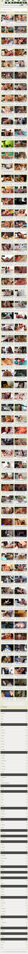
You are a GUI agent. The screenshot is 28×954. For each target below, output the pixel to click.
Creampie (3, 766)
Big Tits (2, 735)
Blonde (2, 741)
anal (9, 81)
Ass (2, 721)
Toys (2, 925)
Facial (2, 794)
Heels (2, 827)
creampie (11, 459)
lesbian (18, 24)
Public (2, 883)
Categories (15, 5)
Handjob (3, 824)
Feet (2, 797)
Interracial (3, 833)
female (25, 264)
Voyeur (2, 936)
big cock (9, 138)
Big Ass (3, 730)
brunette (9, 24)
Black (2, 738)
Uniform (3, 930)
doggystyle (6, 207)
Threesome (3, 922)
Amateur (3, 713)
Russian (3, 894)
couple (18, 379)
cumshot (20, 253)
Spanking (3, 908)
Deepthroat (3, 777)
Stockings (3, 911)
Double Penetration (5, 783)
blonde (25, 35)
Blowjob (3, 744)
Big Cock (3, 732)
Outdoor (3, 875)
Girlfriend (3, 813)
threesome (5, 367)
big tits (7, 58)
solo (21, 264)
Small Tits (3, 902)
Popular (22, 12)
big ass (24, 138)
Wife (2, 947)
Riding (2, 891)
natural (4, 402)
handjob (11, 58)
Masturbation (4, 858)
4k (16, 402)
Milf (2, 863)
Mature (2, 861)
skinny (19, 115)
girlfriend (18, 539)
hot (17, 230)
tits (3, 58)
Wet (2, 944)
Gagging (3, 810)
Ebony (2, 788)
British (2, 746)
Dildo (2, 780)
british (9, 436)
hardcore (22, 58)
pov (4, 218)
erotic (18, 150)
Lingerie (3, 849)
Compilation (3, 760)
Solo (2, 905)
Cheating (3, 755)
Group (2, 816)
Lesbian (3, 847)
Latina (2, 844)
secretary (5, 253)
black (4, 562)
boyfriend (5, 241)
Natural (2, 869)
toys (7, 104)
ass (21, 459)
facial (9, 35)
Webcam (3, 941)
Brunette (3, 749)
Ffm (2, 802)
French (2, 805)
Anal (2, 716)
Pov (2, 880)
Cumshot (3, 769)
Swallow (3, 914)
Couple (2, 763)
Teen (2, 919)
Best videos (6, 5)
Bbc (2, 727)
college (10, 493)
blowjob (4, 24)
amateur (22, 81)
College (2, 757)
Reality (2, 889)
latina (22, 150)
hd (25, 58)
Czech (2, 771)
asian (18, 631)
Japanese (3, 838)
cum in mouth (5, 596)
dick (18, 436)
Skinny (2, 900)
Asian (2, 718)
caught (22, 619)
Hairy (2, 822)
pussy (22, 127)
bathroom (18, 184)
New (16, 12)
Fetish (2, 799)
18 (18, 241)
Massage (3, 855)
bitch (18, 58)
